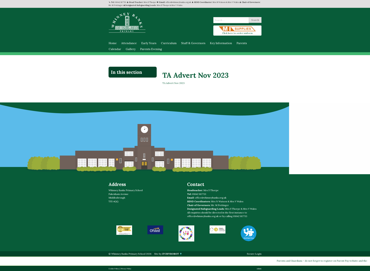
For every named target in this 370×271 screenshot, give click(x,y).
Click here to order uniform (237, 33)
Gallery (131, 49)
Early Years (148, 43)
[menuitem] (112, 43)
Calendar (115, 49)
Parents (242, 43)
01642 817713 (120, 2)
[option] (124, 230)
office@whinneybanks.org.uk (178, 2)
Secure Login (254, 253)
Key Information (221, 43)
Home (113, 43)
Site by (166, 253)
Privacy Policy (126, 269)
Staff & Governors (193, 43)
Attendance (129, 43)
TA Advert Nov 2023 (173, 83)
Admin (259, 269)
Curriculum (169, 43)
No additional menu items (131, 82)
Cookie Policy (114, 269)
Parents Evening (151, 49)
